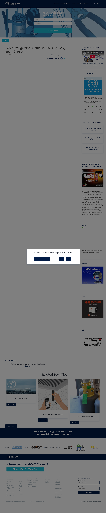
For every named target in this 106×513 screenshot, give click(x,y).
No (68, 259)
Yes (62, 259)
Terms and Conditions (42, 259)
